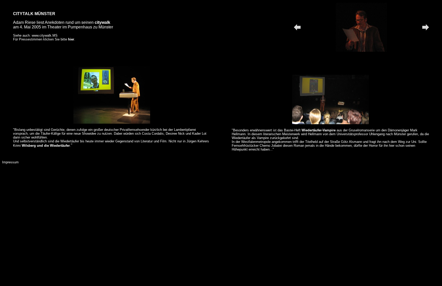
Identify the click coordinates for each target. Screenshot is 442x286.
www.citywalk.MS (45, 35)
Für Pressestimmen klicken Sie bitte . (44, 39)
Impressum (10, 162)
